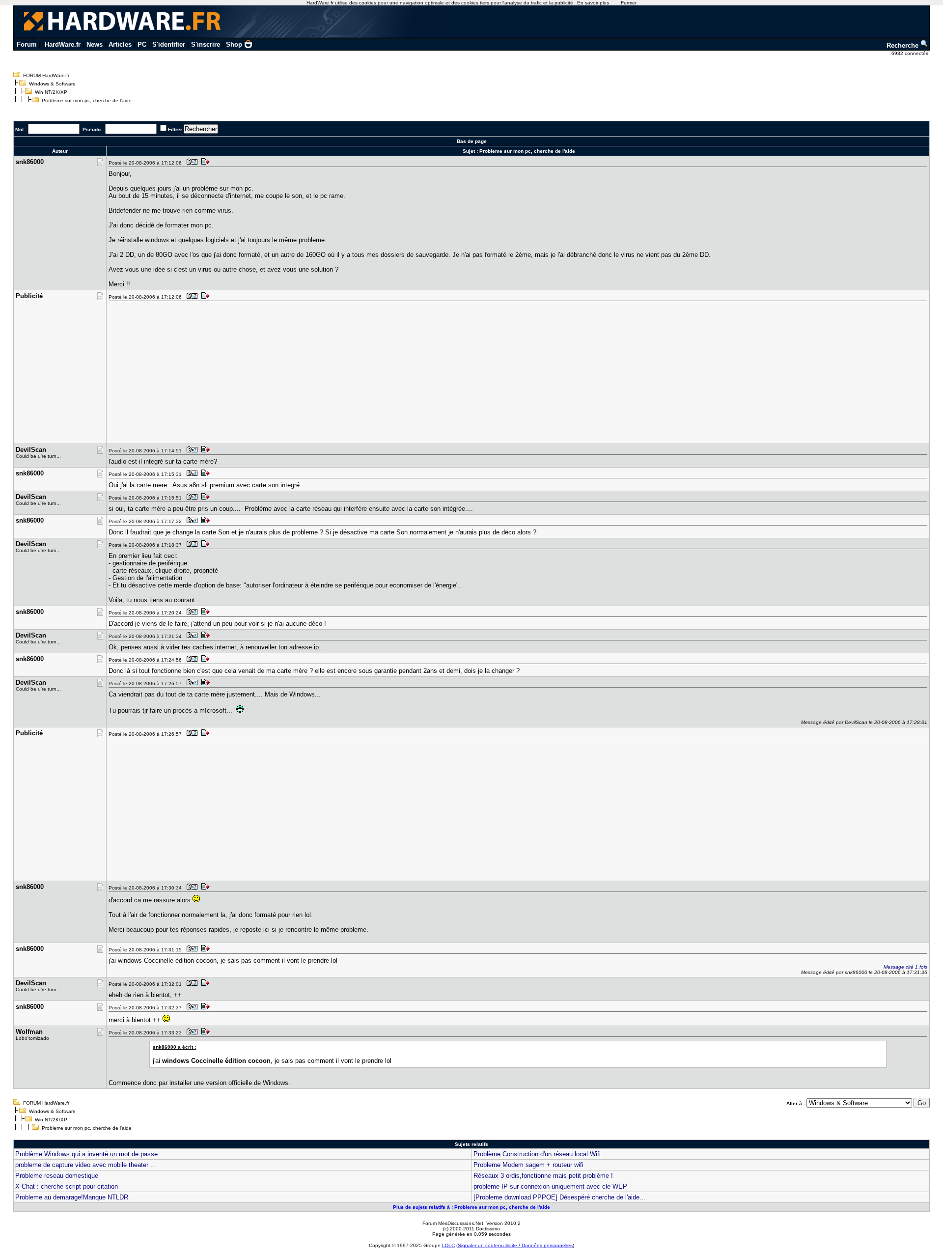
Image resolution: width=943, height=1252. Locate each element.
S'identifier (168, 44)
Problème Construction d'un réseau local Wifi (537, 1154)
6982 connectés (910, 53)
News (94, 44)
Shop (234, 44)
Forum (27, 44)
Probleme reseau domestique (56, 1175)
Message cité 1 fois (905, 967)
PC (142, 44)
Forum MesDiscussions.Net (452, 1223)
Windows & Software (52, 83)
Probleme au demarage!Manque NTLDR (71, 1197)
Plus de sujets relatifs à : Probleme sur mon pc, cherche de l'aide (471, 1207)
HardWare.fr (63, 44)
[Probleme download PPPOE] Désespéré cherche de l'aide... (559, 1197)
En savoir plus (593, 2)
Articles (120, 44)
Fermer (629, 2)
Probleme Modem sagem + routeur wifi (528, 1165)
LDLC (448, 1245)
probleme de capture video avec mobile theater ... (85, 1165)
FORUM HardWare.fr (46, 75)
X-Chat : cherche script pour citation (66, 1186)
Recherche (903, 45)
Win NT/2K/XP (51, 92)
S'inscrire (205, 44)
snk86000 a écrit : (174, 1047)
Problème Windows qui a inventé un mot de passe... (89, 1154)
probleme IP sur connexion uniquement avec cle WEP (550, 1186)
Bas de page (472, 141)
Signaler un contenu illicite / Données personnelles (515, 1245)
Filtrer (175, 129)
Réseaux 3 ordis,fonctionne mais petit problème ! (543, 1175)
